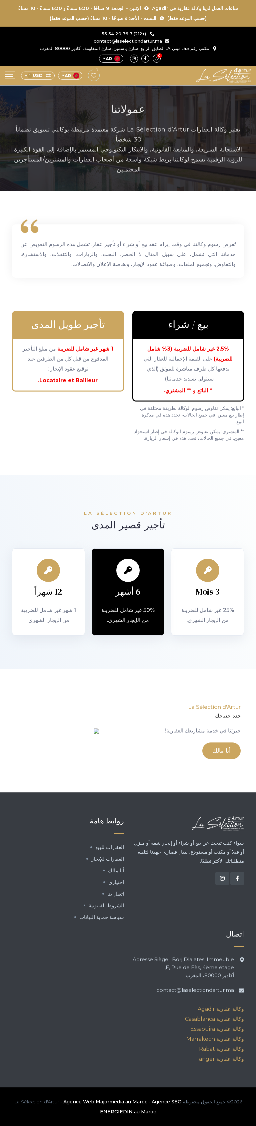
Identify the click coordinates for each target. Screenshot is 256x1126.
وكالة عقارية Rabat (221, 1049)
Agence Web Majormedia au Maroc (105, 1102)
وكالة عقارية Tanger (219, 1059)
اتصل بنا (115, 894)
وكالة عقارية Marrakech (215, 1039)
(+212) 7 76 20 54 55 (124, 33)
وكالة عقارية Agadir (221, 1009)
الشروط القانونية (106, 905)
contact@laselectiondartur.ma (128, 41)
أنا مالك (221, 750)
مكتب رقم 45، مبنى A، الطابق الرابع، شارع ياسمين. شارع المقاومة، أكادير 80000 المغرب (125, 48)
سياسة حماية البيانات (101, 917)
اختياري (116, 882)
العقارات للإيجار (107, 859)
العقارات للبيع (109, 847)
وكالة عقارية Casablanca (214, 1019)
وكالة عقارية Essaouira (217, 1029)
